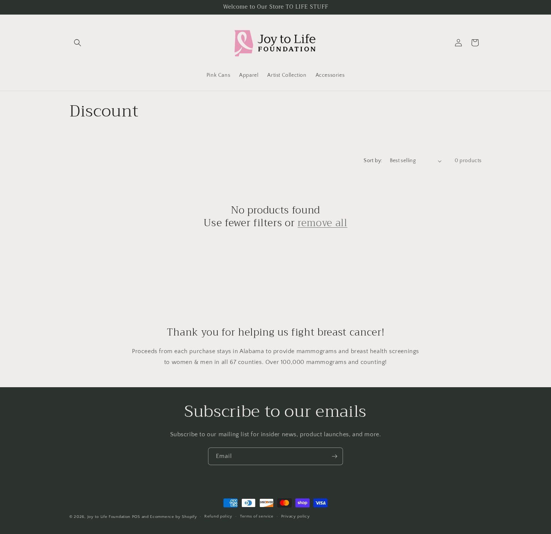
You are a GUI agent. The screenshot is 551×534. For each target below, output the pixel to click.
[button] (77, 42)
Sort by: (373, 161)
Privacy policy (295, 516)
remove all (322, 223)
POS (136, 517)
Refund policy (218, 516)
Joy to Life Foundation (108, 517)
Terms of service (257, 516)
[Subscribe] (334, 456)
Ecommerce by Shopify (173, 517)
